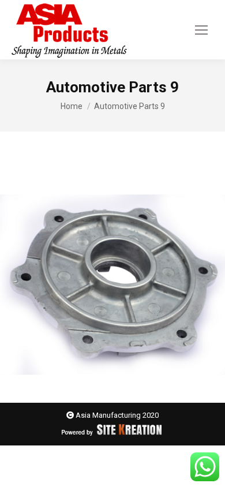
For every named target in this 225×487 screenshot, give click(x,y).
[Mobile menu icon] (201, 30)
